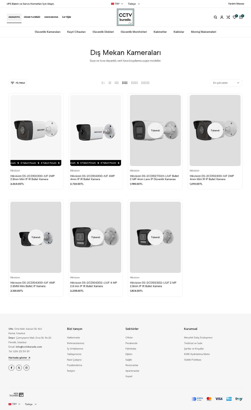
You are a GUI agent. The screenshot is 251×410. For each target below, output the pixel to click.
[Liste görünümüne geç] (103, 83)
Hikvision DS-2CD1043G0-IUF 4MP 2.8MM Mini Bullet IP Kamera (32, 284)
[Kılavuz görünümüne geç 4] (124, 83)
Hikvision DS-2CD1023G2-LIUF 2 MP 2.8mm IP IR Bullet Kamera (153, 284)
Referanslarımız (75, 343)
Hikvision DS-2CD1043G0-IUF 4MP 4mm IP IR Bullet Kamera (92, 177)
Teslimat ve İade (193, 343)
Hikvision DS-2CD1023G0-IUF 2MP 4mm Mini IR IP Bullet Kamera (212, 177)
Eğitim (129, 354)
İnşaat (129, 376)
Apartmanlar (132, 370)
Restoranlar (132, 365)
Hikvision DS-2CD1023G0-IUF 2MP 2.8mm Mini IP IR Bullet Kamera (32, 177)
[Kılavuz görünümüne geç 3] (116, 83)
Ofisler (129, 337)
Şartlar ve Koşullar (194, 348)
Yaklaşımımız (74, 354)
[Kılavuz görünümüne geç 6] (145, 83)
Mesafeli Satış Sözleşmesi (198, 337)
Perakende (131, 343)
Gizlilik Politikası (192, 359)
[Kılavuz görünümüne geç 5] (134, 83)
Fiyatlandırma (74, 365)
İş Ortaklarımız (75, 348)
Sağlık (129, 359)
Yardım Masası (236, 3)
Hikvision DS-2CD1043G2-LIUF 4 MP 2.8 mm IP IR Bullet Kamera (93, 284)
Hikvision (15, 170)
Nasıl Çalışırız (74, 359)
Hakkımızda (73, 337)
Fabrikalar (131, 348)
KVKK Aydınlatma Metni (197, 354)
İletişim (71, 370)
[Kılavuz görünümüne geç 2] (110, 83)
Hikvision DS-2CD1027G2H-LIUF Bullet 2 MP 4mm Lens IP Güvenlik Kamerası (154, 177)
